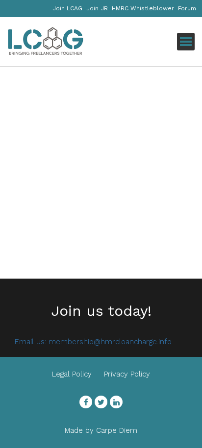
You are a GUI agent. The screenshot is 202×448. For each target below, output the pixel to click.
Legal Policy (72, 374)
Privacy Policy (127, 374)
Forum (187, 8)
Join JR (97, 8)
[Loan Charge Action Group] (56, 41)
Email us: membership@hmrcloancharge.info (93, 341)
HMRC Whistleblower (143, 8)
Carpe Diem (116, 430)
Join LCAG (67, 8)
